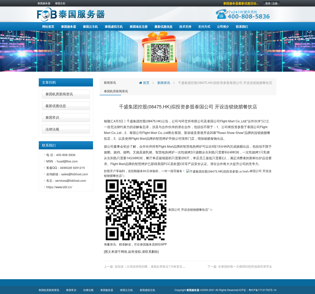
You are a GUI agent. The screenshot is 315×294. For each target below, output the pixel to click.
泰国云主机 (126, 290)
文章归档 (49, 82)
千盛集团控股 (136, 121)
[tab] (66, 82)
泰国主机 (60, 3)
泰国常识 (52, 117)
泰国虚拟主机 (147, 290)
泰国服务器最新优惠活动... (241, 3)
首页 (145, 82)
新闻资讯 (110, 82)
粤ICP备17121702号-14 (262, 290)
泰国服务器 (44, 3)
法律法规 (52, 129)
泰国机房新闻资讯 (59, 93)
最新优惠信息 (55, 105)
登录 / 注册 (271, 3)
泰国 (210, 121)
